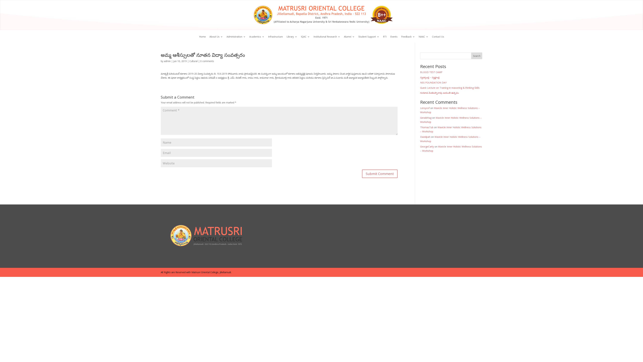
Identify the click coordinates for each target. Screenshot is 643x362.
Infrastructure (275, 37)
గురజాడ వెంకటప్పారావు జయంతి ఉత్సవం (439, 92)
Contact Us (438, 37)
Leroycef (425, 108)
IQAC (303, 37)
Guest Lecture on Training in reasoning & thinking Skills (450, 87)
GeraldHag (426, 117)
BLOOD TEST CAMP (431, 72)
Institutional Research (325, 37)
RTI (385, 37)
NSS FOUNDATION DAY (433, 82)
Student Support (367, 37)
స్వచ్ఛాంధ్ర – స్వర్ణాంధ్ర (430, 77)
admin (167, 61)
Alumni (347, 37)
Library (290, 37)
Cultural (193, 61)
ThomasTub (426, 127)
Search (476, 55)
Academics (255, 37)
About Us (214, 37)
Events (394, 37)
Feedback (406, 37)
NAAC (422, 37)
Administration (234, 37)
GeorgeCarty (427, 146)
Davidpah (425, 136)
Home (202, 37)
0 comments (207, 61)
